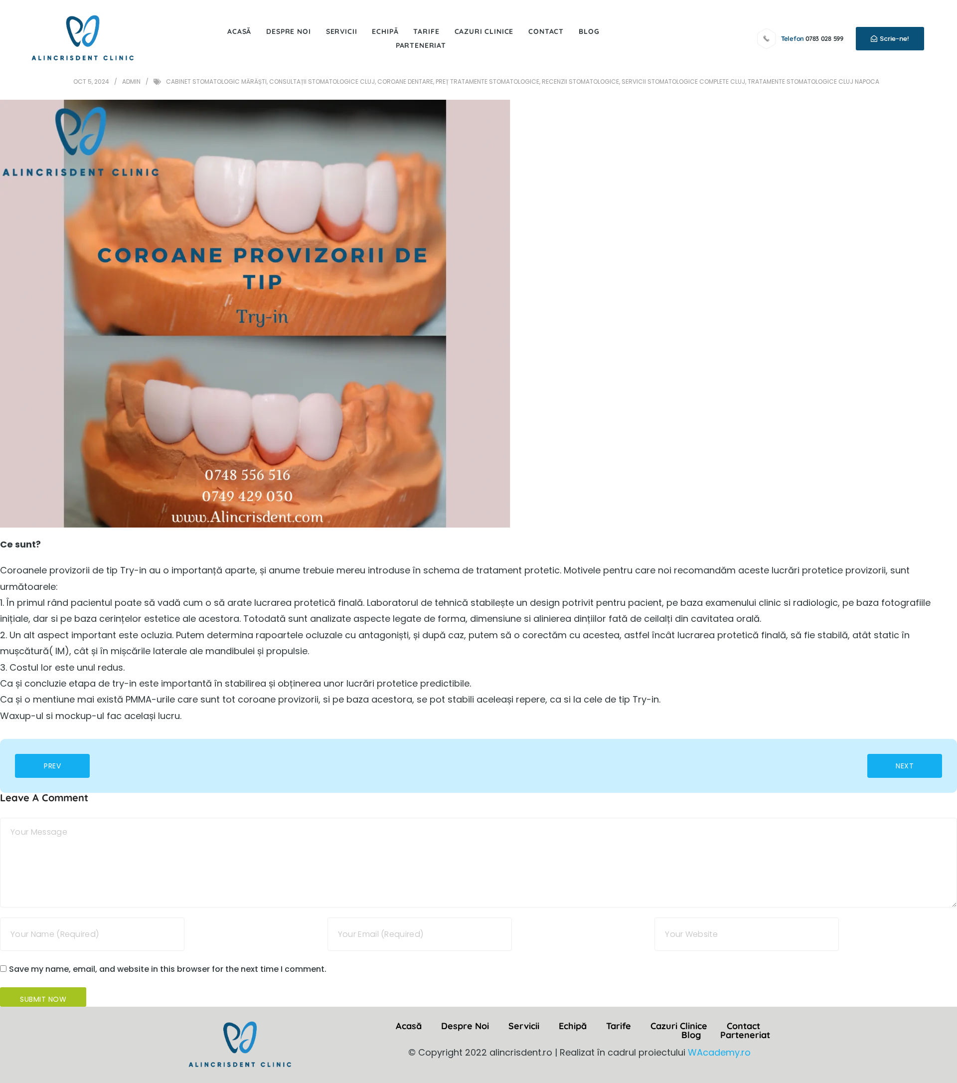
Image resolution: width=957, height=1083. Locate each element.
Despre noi (288, 31)
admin (131, 81)
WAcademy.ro (719, 1052)
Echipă (385, 31)
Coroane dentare (405, 81)
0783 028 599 (824, 38)
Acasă (239, 31)
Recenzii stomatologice (580, 81)
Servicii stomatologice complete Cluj (683, 81)
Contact (546, 31)
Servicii (341, 31)
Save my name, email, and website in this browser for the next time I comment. (167, 969)
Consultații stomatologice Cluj (322, 81)
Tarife (426, 31)
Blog (589, 31)
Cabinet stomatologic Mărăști (216, 81)
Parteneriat (421, 45)
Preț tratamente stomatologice (487, 81)
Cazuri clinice (484, 31)
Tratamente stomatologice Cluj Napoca (813, 81)
